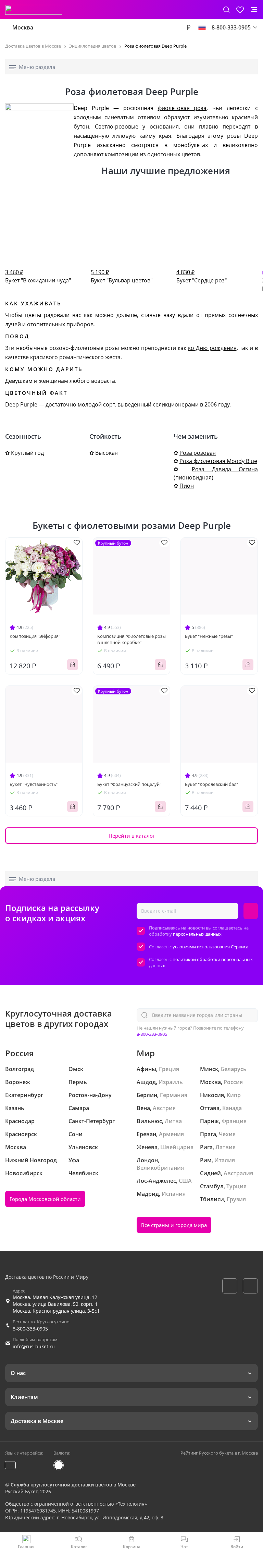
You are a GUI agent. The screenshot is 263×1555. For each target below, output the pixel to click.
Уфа (73, 1160)
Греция (169, 1069)
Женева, (148, 1147)
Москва (22, 27)
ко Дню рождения (212, 348)
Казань (14, 1108)
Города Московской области (45, 1198)
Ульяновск (83, 1147)
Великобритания (160, 1167)
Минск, (210, 1069)
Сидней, (211, 1173)
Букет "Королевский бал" (211, 784)
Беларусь (234, 1069)
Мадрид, (148, 1194)
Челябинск (83, 1173)
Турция (236, 1186)
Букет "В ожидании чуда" (38, 276)
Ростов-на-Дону (90, 1095)
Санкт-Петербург (91, 1121)
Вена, (144, 1108)
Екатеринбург (24, 1095)
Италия (224, 1160)
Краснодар (20, 1121)
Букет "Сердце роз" (201, 276)
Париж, (210, 1121)
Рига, (207, 1147)
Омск (75, 1069)
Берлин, (148, 1095)
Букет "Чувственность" (34, 784)
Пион (186, 485)
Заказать (72, 664)
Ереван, (147, 1134)
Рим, (206, 1160)
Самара (78, 1108)
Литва (173, 1121)
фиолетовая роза (182, 108)
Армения (171, 1134)
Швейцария (176, 1147)
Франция (234, 1121)
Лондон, (148, 1160)
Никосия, (212, 1095)
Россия (233, 1082)
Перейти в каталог (132, 835)
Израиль (171, 1082)
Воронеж (17, 1082)
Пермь (77, 1082)
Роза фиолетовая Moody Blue (218, 461)
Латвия (225, 1147)
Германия (173, 1095)
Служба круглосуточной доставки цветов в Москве (73, 1484)
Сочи (75, 1134)
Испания (174, 1194)
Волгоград (19, 1069)
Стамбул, (212, 1186)
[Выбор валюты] (188, 27)
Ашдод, (147, 1082)
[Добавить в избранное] (77, 542)
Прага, (208, 1134)
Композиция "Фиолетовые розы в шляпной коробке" (131, 639)
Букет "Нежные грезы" (209, 636)
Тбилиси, (212, 1199)
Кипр (234, 1095)
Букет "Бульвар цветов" (121, 276)
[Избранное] (240, 9)
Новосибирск (23, 1173)
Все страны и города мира (174, 1225)
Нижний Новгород (31, 1160)
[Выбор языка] (202, 27)
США (185, 1181)
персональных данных (197, 934)
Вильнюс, (150, 1121)
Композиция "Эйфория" (35, 636)
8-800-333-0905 (152, 1034)
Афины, (147, 1069)
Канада (232, 1108)
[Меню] (254, 9)
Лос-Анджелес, (157, 1181)
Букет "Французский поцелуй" (129, 784)
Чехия (227, 1134)
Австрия (164, 1108)
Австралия (238, 1173)
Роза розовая (197, 453)
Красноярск (21, 1134)
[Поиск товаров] (226, 9)
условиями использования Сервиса (210, 947)
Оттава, (210, 1108)
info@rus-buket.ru (34, 1346)
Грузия (236, 1199)
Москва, (211, 1082)
